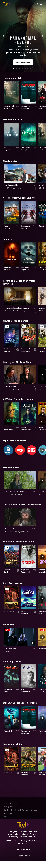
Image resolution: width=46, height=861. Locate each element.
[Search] (36, 4)
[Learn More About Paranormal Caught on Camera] (35, 311)
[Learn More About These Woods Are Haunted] (35, 495)
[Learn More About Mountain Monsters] (35, 532)
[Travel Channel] (6, 4)
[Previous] (3, 36)
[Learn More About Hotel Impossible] (35, 188)
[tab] (13, 68)
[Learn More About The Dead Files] (35, 389)
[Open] (41, 4)
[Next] (42, 36)
